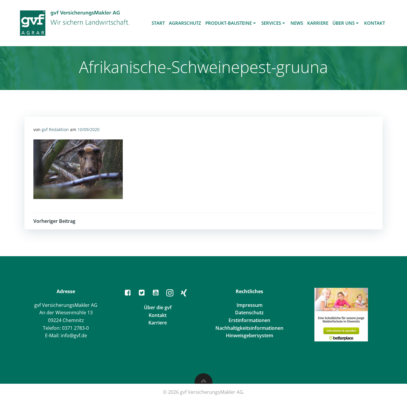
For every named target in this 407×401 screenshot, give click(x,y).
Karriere (317, 23)
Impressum (249, 305)
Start (158, 23)
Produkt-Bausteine (228, 23)
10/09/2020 (88, 129)
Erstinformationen (249, 320)
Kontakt (374, 23)
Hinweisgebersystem (249, 335)
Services (271, 23)
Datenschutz (249, 312)
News (297, 23)
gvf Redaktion (55, 129)
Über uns (344, 23)
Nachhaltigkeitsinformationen (249, 328)
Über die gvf (158, 307)
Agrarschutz (185, 23)
